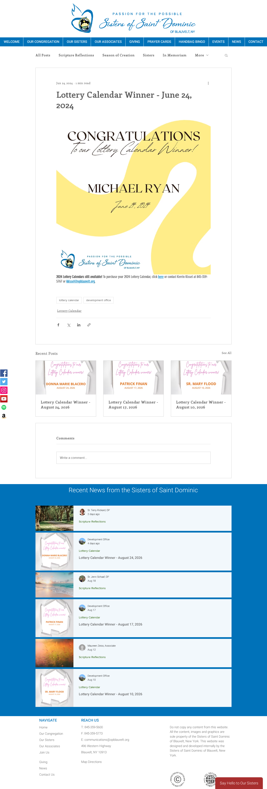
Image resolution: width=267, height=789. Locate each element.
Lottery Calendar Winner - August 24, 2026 (65, 405)
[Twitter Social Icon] (4, 381)
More (199, 55)
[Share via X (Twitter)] (69, 325)
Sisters (148, 55)
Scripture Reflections (76, 55)
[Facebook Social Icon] (4, 373)
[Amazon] (4, 416)
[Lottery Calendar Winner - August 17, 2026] (133, 377)
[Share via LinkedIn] (79, 325)
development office (98, 300)
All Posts (42, 55)
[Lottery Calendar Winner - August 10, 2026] (201, 377)
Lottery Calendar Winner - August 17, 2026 (133, 405)
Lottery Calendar (69, 311)
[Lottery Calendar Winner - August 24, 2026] (66, 377)
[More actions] (208, 82)
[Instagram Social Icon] (4, 390)
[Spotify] (4, 407)
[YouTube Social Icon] (4, 398)
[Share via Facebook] (58, 325)
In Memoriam (174, 55)
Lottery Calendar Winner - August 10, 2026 (201, 405)
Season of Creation (118, 55)
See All (227, 353)
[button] (226, 55)
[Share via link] (89, 325)
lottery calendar (69, 300)
